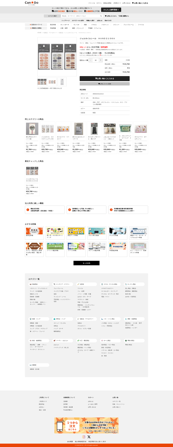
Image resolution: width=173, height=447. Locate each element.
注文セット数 (84, 60)
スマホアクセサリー (107, 288)
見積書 (65, 401)
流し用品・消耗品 (130, 288)
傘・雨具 (104, 356)
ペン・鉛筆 (81, 291)
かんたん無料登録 (110, 10)
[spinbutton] (96, 60)
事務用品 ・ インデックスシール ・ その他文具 (86, 306)
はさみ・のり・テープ (84, 296)
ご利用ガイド (117, 3)
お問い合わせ (126, 3)
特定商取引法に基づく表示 (97, 441)
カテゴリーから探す (78, 20)
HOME (39, 32)
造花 (55, 294)
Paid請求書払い (68, 410)
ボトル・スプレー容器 (84, 328)
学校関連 (53, 28)
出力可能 (93, 11)
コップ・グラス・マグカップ (38, 328)
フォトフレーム (129, 24)
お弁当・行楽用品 (130, 296)
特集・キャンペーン (119, 404)
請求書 (65, 404)
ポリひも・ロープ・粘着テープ (86, 351)
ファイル (141, 24)
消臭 (85, 24)
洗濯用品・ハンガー (131, 328)
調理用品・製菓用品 (131, 291)
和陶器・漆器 (34, 323)
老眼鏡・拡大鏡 (34, 369)
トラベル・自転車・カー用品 (110, 350)
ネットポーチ (64, 24)
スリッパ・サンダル (60, 323)
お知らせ (99, 20)
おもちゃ (56, 344)
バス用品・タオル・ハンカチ (110, 323)
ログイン (99, 3)
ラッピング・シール (60, 296)
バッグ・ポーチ (58, 328)
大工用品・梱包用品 (84, 344)
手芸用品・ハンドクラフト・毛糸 (62, 300)
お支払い (41, 407)
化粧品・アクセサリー (50, 32)
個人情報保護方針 (80, 441)
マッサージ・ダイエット (37, 349)
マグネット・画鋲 (83, 299)
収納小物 (32, 299)
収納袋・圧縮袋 (34, 296)
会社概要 (70, 441)
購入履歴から (124, 16)
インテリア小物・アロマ (61, 291)
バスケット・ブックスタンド (38, 288)
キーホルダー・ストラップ (109, 291)
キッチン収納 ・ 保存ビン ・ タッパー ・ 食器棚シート (38, 303)
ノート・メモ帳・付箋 (84, 294)
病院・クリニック (78, 28)
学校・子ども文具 (83, 302)
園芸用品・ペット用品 (84, 347)
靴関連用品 (57, 331)
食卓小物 (128, 294)
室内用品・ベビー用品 (108, 344)
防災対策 (53, 24)
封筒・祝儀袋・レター (84, 309)
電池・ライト (105, 296)
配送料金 (41, 404)
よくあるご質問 (92, 404)
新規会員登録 (107, 3)
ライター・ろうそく (107, 353)
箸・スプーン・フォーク (37, 331)
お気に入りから (112, 16)
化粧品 (61, 32)
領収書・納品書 (68, 407)
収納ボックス (34, 294)
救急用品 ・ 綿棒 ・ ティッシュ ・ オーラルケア (38, 345)
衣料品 (56, 326)
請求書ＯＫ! (75, 11)
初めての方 (108, 20)
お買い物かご (117, 407)
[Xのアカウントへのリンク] (89, 437)
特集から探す (90, 20)
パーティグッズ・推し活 (61, 347)
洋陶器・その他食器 (36, 326)
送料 (60, 11)
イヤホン (94, 24)
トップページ (66, 20)
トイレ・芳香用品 (106, 326)
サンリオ (76, 24)
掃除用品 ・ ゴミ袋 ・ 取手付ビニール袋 (133, 324)
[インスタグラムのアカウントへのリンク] (83, 437)
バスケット (105, 24)
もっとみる (86, 263)
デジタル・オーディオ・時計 (110, 294)
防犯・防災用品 (106, 347)
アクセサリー (82, 326)
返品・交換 (42, 410)
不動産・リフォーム (94, 28)
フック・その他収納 (36, 291)
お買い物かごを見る (141, 3)
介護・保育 (64, 28)
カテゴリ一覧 (117, 401)
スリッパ (116, 24)
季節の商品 (128, 344)
